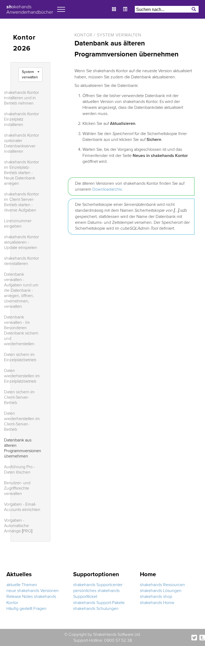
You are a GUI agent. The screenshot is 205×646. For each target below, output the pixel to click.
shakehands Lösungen (161, 590)
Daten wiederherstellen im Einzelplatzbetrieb (22, 376)
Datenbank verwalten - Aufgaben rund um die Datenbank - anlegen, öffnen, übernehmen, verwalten (21, 290)
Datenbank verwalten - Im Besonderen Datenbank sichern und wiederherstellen (21, 330)
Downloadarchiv (107, 189)
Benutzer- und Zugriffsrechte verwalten (17, 488)
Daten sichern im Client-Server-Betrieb (19, 397)
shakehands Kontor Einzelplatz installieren (21, 119)
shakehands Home (157, 602)
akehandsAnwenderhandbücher (29, 8)
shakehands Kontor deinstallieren (21, 261)
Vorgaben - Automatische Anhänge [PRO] (18, 526)
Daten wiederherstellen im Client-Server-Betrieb (22, 421)
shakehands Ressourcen (162, 584)
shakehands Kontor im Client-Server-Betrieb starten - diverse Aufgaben (21, 202)
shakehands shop (156, 596)
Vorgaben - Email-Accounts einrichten (22, 507)
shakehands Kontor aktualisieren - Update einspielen (21, 242)
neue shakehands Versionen (32, 590)
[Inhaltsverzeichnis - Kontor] (126, 6)
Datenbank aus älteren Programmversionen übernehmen (22, 448)
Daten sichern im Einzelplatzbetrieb (20, 357)
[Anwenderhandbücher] (115, 6)
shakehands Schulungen (96, 608)
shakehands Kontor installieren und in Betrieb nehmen (21, 98)
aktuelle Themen (21, 584)
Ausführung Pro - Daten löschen (19, 469)
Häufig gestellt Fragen (26, 608)
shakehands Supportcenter (98, 584)
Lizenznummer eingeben (17, 223)
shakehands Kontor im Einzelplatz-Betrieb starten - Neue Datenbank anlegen (21, 172)
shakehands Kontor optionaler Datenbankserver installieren (21, 143)
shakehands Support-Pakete (99, 602)
